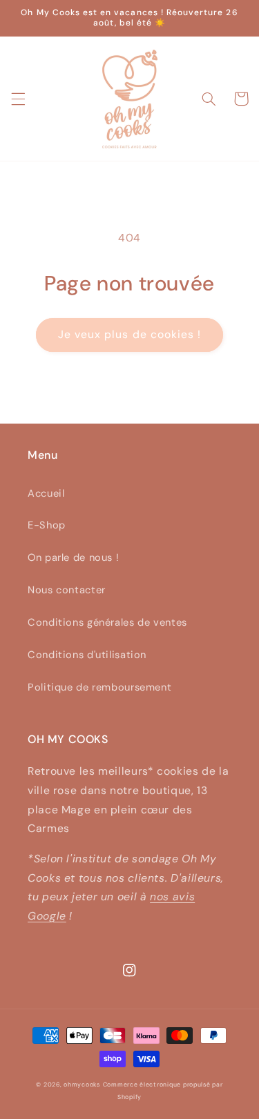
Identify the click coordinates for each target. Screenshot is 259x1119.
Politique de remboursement (99, 687)
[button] (18, 99)
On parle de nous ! (73, 557)
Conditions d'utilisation (87, 655)
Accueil (46, 493)
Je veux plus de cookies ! (129, 334)
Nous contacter (67, 590)
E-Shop (47, 525)
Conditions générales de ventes (107, 622)
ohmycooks (82, 1084)
